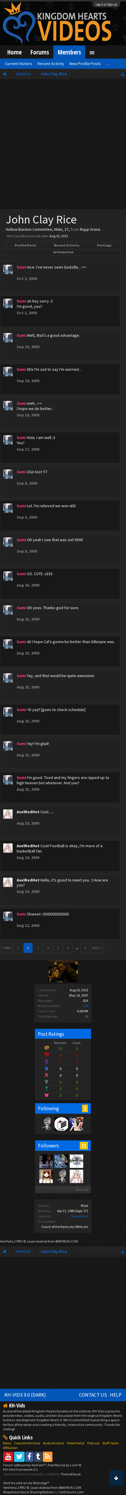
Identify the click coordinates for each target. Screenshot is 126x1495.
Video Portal (75, 1443)
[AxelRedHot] (76, 1176)
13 (83, 1145)
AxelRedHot (28, 811)
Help (116, 1395)
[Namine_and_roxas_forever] (46, 1161)
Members (69, 52)
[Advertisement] (63, 146)
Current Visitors (18, 63)
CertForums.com (71, 1492)
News (7, 1443)
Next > (97, 948)
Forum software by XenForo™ (24, 1465)
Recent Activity (66, 245)
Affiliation (10, 1448)
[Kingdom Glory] (61, 1124)
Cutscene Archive (27, 1443)
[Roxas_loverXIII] (46, 1176)
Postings (104, 245)
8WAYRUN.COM (66, 1241)
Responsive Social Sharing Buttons (28, 1492)
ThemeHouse (70, 1474)
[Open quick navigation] (123, 74)
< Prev (6, 948)
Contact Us (93, 1395)
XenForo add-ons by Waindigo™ (26, 1483)
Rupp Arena (79, 1216)
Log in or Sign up (106, 4)
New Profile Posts (85, 63)
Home (14, 52)
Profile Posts (25, 245)
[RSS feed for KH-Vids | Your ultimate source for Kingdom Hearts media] (47, 1456)
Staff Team (110, 1443)
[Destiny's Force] (76, 1124)
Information (63, 252)
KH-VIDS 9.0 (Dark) (25, 1395)
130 (85, 1006)
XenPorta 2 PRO (11, 1241)
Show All (81, 1190)
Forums (39, 52)
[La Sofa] (46, 1124)
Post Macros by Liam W (64, 1465)
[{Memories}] (76, 1161)
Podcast (93, 1443)
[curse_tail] (61, 1161)
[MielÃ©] (61, 1176)
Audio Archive (53, 1443)
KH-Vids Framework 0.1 (20, 1469)
